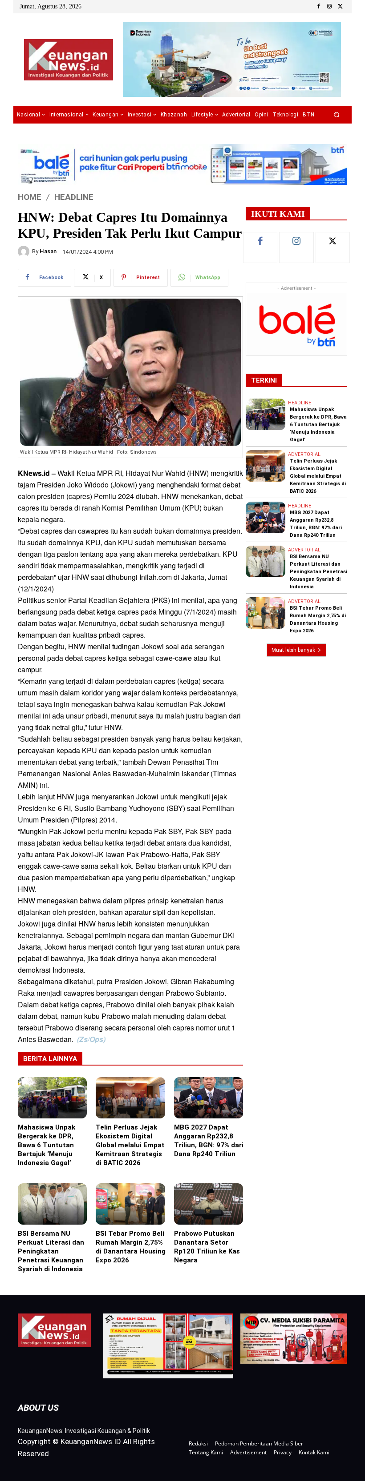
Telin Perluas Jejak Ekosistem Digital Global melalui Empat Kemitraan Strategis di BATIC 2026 (130, 1145)
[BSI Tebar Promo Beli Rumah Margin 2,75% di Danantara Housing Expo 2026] (130, 1204)
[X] (340, 6)
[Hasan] (25, 251)
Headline (73, 197)
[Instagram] (329, 6)
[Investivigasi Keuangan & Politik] (68, 59)
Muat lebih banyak (293, 650)
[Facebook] (318, 6)
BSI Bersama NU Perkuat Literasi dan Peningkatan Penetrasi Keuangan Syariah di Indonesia (51, 1251)
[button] (336, 115)
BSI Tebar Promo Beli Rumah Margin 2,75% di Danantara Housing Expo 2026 (131, 1247)
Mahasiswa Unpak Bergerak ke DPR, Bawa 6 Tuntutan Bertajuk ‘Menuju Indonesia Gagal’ (46, 1145)
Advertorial (304, 454)
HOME (29, 197)
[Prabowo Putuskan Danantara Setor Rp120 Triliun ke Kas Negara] (208, 1204)
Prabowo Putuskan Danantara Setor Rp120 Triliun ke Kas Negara (207, 1247)
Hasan (48, 251)
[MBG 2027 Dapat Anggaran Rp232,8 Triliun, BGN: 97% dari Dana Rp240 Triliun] (208, 1097)
